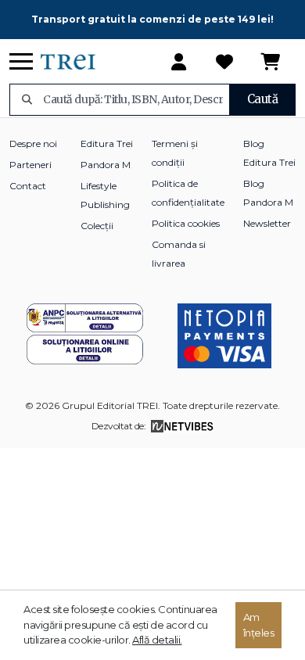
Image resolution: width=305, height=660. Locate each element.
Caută (262, 98)
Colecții (97, 225)
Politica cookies (186, 223)
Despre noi (33, 143)
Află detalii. (157, 639)
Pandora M (106, 164)
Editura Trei (107, 143)
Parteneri (30, 164)
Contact (27, 186)
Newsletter (267, 223)
